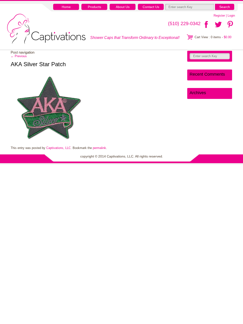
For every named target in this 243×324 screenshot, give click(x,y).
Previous (19, 56)
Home (66, 7)
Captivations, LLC (58, 148)
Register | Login (224, 15)
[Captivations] (46, 29)
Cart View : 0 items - (213, 37)
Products (94, 7)
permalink (99, 148)
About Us (123, 7)
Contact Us (151, 7)
